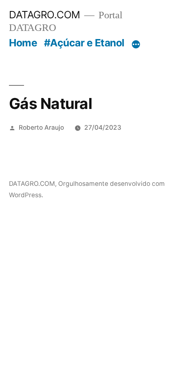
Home (23, 43)
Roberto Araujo (41, 127)
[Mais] (136, 44)
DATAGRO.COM (44, 15)
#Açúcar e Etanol (84, 43)
